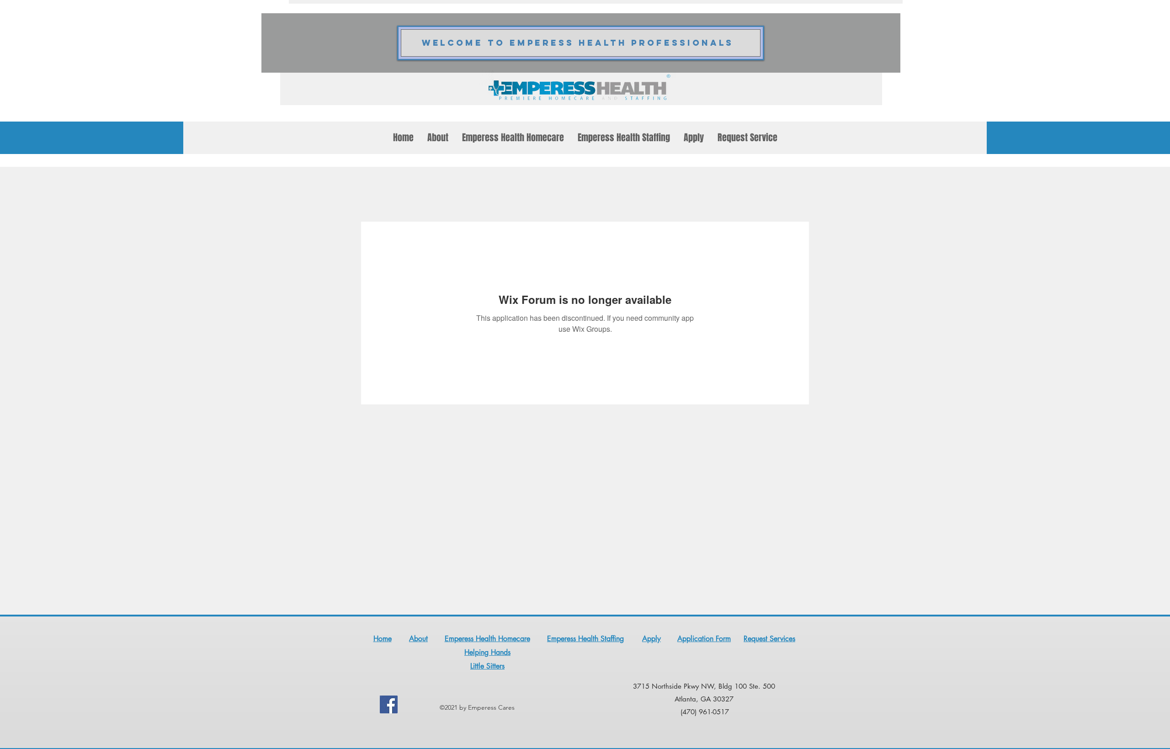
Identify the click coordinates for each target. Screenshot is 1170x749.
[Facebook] (389, 704)
